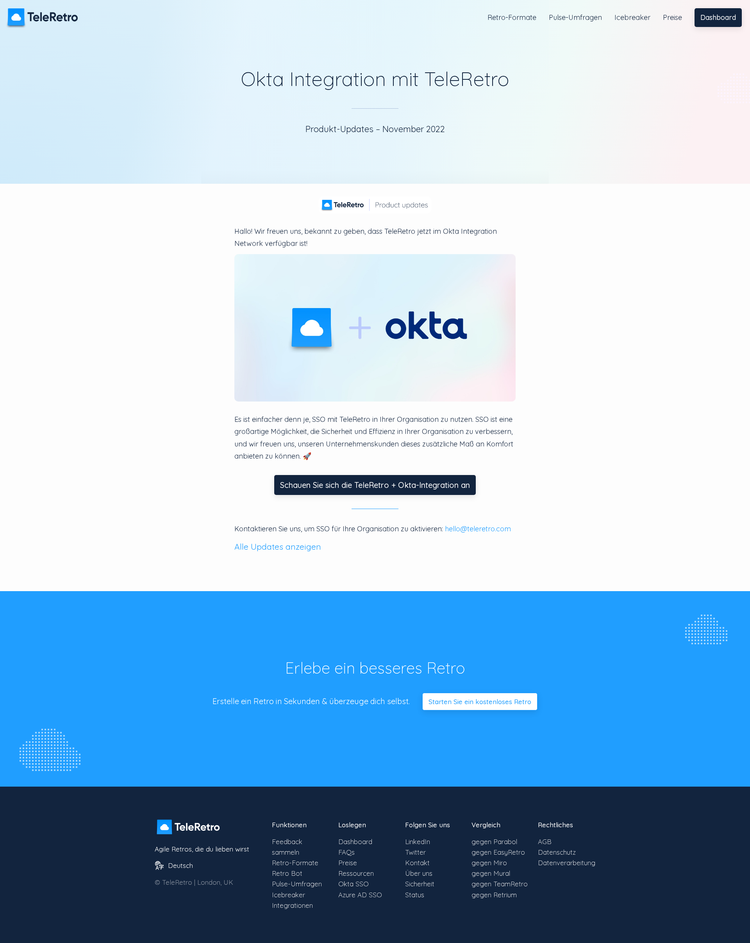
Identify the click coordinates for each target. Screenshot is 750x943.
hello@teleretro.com (478, 528)
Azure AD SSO (360, 895)
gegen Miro (489, 863)
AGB (545, 841)
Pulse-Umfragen (575, 17)
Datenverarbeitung (566, 863)
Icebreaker (632, 17)
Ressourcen (356, 873)
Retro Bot (287, 873)
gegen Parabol (494, 841)
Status (414, 895)
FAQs (346, 852)
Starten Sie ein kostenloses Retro (480, 701)
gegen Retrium (494, 895)
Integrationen (292, 905)
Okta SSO (353, 884)
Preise (672, 17)
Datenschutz (557, 852)
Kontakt (417, 863)
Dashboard (718, 17)
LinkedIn (417, 841)
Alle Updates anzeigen (277, 546)
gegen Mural (490, 873)
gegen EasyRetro (498, 852)
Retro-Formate (512, 17)
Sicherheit (419, 884)
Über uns (418, 873)
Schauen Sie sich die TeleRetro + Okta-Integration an (375, 485)
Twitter (415, 852)
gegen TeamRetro (499, 884)
